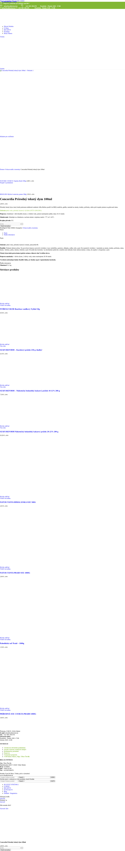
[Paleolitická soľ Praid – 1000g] (14, 606)
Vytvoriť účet (4, 808)
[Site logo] (12, 23)
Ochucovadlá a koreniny (13, 169)
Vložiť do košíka (5, 226)
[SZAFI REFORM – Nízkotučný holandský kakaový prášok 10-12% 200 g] (14, 383)
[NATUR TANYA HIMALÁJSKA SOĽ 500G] (14, 465)
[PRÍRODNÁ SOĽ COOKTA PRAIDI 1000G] (14, 677)
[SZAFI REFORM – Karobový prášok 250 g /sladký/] (14, 342)
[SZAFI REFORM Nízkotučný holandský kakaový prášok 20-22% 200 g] (14, 424)
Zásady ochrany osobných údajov (15, 749)
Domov (2, 169)
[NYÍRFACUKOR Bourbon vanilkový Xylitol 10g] (14, 302)
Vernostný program (10, 755)
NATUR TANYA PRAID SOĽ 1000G (15, 573)
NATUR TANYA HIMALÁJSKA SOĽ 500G (18, 502)
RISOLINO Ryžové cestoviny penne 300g (13, 194)
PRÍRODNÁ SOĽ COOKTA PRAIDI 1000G (18, 714)
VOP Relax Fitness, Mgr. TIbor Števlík (17, 756)
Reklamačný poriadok (11, 751)
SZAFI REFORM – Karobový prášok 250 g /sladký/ (21, 350)
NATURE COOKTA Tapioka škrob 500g (13, 181)
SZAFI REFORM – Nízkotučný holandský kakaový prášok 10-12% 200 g (30, 391)
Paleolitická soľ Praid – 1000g (12, 643)
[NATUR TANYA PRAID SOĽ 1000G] (14, 536)
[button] (5, 305)
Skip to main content (18, 1)
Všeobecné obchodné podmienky (15, 748)
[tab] (5, 233)
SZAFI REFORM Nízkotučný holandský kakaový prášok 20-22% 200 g (29, 432)
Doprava (7, 753)
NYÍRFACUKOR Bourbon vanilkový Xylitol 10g (20, 309)
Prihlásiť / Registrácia (10, 793)
